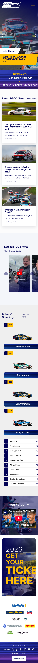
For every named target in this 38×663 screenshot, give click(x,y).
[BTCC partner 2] (15, 612)
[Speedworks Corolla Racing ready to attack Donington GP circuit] (19, 165)
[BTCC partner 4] (15, 619)
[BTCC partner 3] (29, 612)
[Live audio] (33, 649)
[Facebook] (20, 649)
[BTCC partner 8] (10, 632)
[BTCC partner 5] (25, 619)
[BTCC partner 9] (23, 632)
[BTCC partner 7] (30, 626)
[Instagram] (25, 649)
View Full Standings (25, 315)
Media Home (19, 658)
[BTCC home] (11, 5)
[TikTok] (17, 649)
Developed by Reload (19, 653)
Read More (31, 98)
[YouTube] (29, 649)
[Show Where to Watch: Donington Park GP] (20, 68)
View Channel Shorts (12, 251)
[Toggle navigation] (33, 4)
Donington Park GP (20, 77)
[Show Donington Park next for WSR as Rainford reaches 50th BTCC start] (17, 68)
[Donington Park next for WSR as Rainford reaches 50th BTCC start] (19, 122)
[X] (13, 649)
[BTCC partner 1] (19, 605)
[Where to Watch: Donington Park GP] (19, 206)
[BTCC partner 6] (12, 626)
